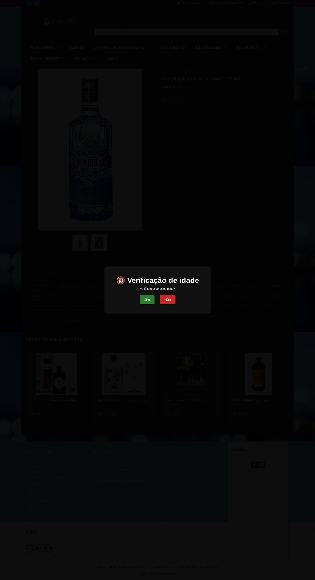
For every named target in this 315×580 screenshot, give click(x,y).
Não (167, 299)
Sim (147, 299)
